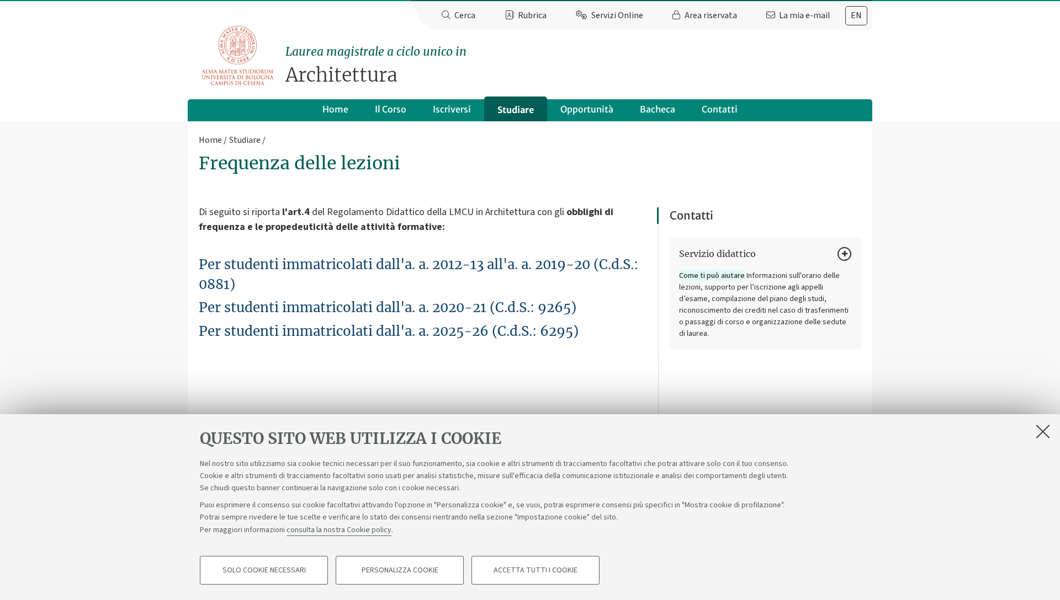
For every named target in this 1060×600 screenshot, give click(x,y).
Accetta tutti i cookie (535, 570)
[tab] (856, 15)
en (856, 15)
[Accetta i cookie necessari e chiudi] (1043, 431)
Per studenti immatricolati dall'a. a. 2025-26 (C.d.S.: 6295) (389, 331)
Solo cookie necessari (264, 570)
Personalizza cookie (400, 570)
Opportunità (586, 109)
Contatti (720, 109)
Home (335, 109)
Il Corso (390, 109)
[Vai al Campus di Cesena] (237, 55)
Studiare (515, 109)
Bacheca (657, 109)
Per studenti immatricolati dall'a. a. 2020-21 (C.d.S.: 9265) (387, 307)
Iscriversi (452, 109)
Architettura (376, 65)
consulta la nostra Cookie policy (339, 529)
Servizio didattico (717, 253)
